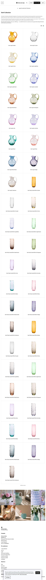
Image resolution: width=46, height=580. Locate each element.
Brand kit (3, 571)
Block (41, 25)
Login (43, 2)
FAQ (2, 564)
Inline (43, 25)
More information (23, 574)
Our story (3, 565)
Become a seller (37, 2)
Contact (31, 2)
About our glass (4, 567)
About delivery (4, 568)
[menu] (2, 3)
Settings (8, 577)
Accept (37, 572)
